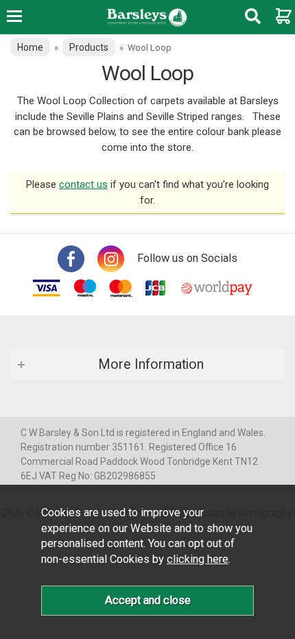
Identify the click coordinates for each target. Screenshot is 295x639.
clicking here (197, 559)
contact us (83, 184)
